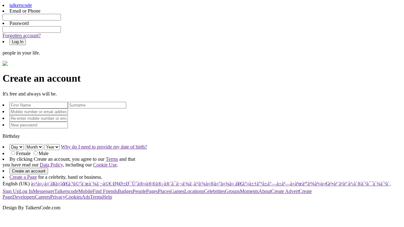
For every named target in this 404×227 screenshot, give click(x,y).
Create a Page (23, 177)
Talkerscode (66, 191)
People (139, 191)
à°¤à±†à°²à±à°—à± (262, 183)
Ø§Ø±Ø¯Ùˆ (124, 183)
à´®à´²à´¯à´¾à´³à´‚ (372, 183)
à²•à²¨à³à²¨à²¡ (341, 183)
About (264, 191)
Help (107, 197)
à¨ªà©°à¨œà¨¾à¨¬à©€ (89, 183)
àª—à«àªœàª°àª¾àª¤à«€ (305, 183)
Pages (152, 191)
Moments (249, 191)
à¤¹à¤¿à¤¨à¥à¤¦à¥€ (49, 183)
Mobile (85, 191)
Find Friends (105, 191)
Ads (86, 197)
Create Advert (285, 191)
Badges (125, 191)
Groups (232, 191)
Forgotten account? (22, 35)
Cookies (73, 197)
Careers (42, 197)
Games (177, 191)
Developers (23, 197)
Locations (194, 191)
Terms (112, 159)
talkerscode (20, 5)
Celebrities (214, 191)
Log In (26, 191)
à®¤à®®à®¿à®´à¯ (156, 183)
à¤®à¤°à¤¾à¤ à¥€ (223, 183)
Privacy (57, 197)
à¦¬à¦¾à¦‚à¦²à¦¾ (190, 183)
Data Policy (51, 164)
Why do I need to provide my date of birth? (104, 146)
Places (164, 191)
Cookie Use (105, 164)
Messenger (43, 191)
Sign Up (11, 191)
